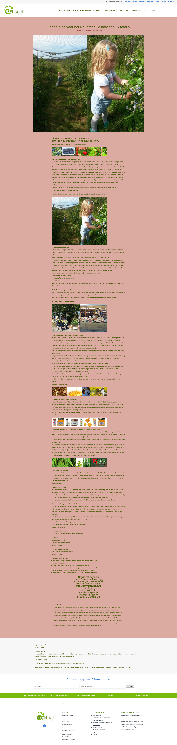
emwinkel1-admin (84, 31)
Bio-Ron (98, 10)
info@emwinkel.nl (67, 724)
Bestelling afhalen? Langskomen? (102, 722)
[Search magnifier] (166, 10)
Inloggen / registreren (138, 1)
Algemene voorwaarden (99, 730)
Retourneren (96, 725)
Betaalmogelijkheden (99, 720)
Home (59, 10)
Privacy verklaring (97, 727)
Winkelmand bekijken (153, 1)
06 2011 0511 (65, 721)
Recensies (128, 1)
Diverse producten (109, 10)
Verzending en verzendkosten (101, 718)
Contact (163, 1)
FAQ (145, 10)
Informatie (123, 10)
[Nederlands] (172, 13)
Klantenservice (135, 10)
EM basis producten (70, 10)
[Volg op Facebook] (44, 725)
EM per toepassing (86, 10)
